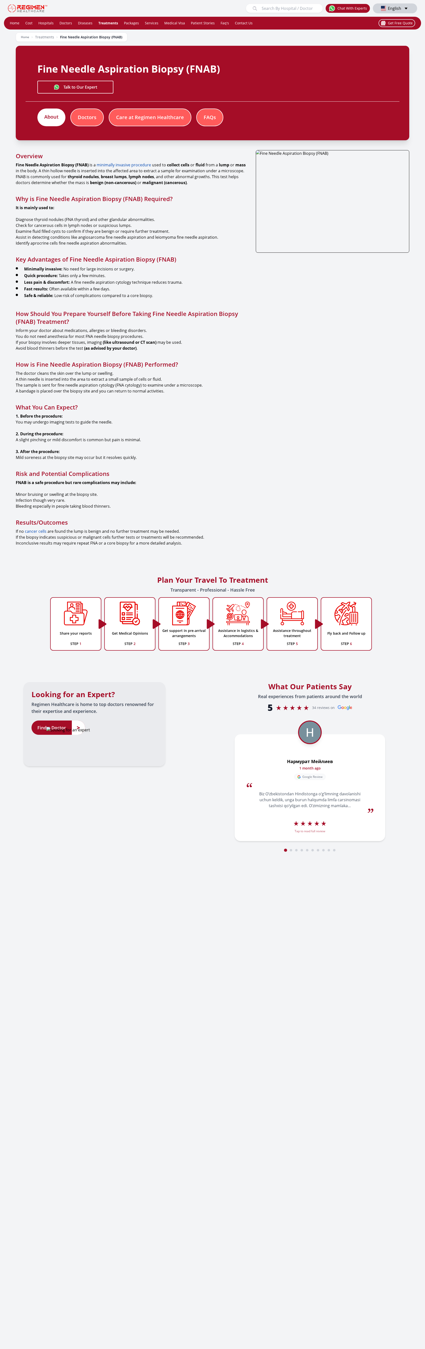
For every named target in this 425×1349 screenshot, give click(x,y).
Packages (131, 23)
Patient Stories (203, 23)
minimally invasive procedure (124, 165)
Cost (28, 23)
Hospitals (46, 23)
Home (14, 23)
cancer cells (35, 531)
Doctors (66, 23)
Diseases (85, 23)
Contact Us (244, 23)
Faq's (225, 23)
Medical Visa (174, 23)
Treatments (108, 23)
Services (151, 23)
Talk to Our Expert (80, 87)
